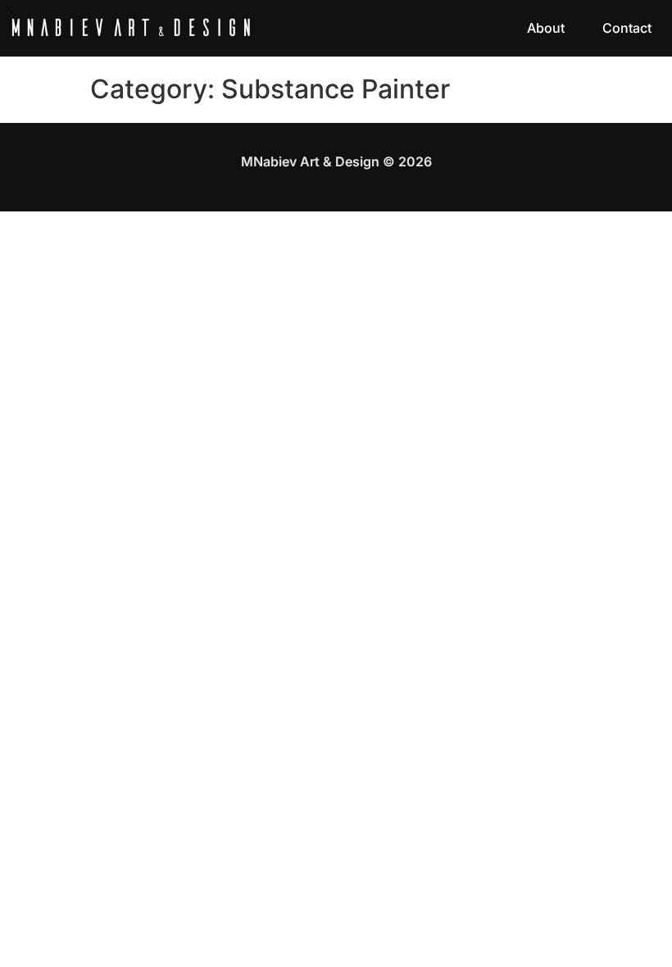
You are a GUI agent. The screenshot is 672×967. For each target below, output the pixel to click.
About (546, 28)
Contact (627, 28)
